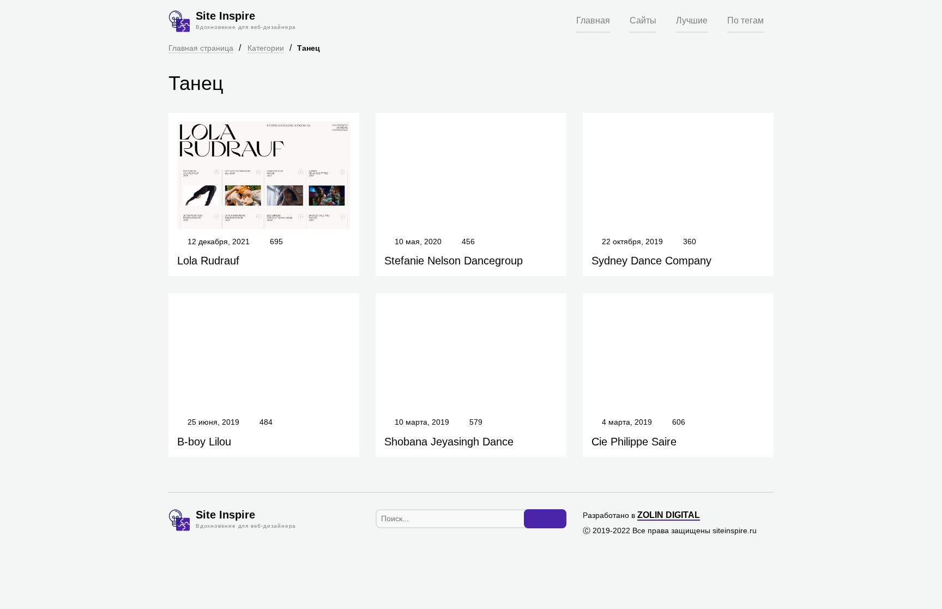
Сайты (643, 20)
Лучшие (692, 20)
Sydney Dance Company (651, 261)
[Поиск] (545, 519)
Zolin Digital (668, 515)
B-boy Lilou (204, 442)
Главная (593, 20)
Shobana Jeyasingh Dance (449, 442)
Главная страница (200, 48)
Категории (265, 48)
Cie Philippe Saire (634, 442)
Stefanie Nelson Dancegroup (453, 261)
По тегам (745, 20)
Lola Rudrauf (208, 261)
